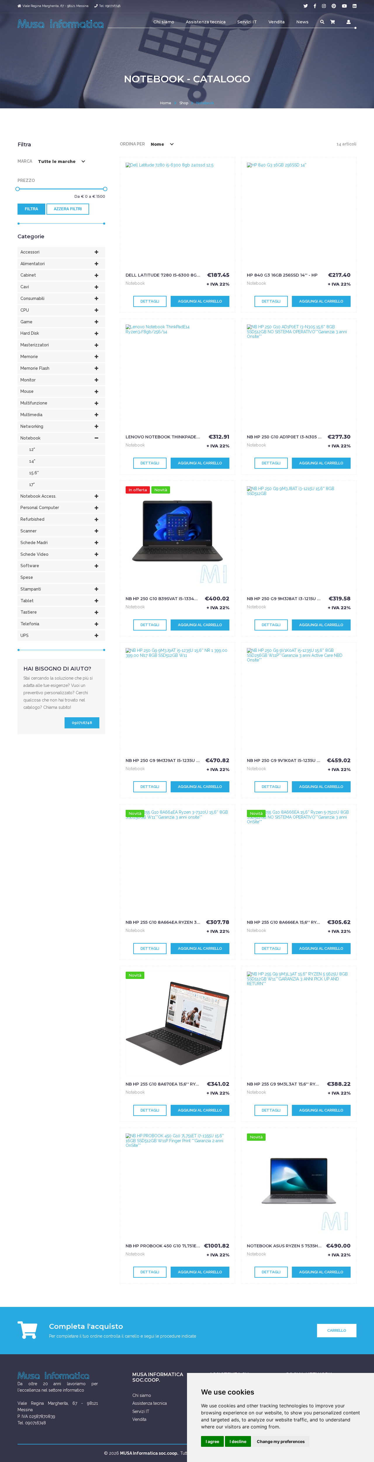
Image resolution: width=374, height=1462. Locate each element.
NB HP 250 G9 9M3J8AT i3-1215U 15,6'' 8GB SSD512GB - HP (308, 598)
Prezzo (26, 180)
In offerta (138, 489)
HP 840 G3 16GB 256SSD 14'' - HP (282, 275)
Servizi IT (247, 22)
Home (165, 103)
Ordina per (132, 144)
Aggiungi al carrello (200, 301)
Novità (160, 489)
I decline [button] (238, 1441)
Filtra (31, 209)
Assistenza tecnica (206, 22)
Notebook (205, 103)
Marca (25, 161)
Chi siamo (163, 22)
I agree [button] (212, 1441)
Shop (183, 103)
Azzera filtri (68, 209)
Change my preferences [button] (281, 1441)
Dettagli (150, 301)
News (302, 22)
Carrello (336, 1330)
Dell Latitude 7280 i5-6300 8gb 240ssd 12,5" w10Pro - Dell (194, 275)
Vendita (277, 22)
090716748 (82, 722)
